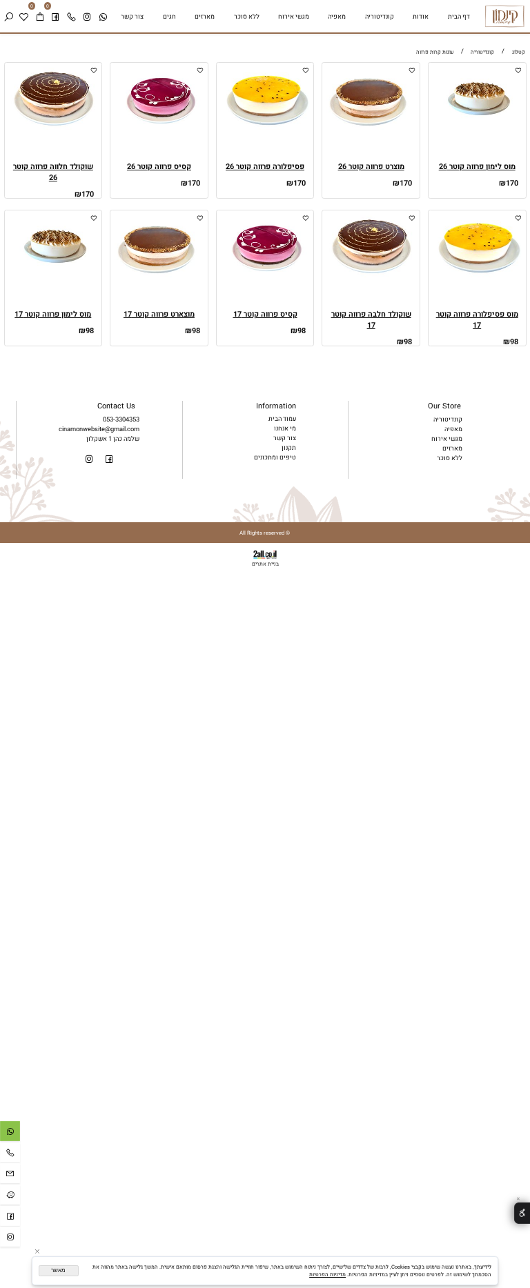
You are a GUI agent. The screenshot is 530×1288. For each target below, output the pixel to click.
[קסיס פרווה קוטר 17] (265, 279)
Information (276, 406)
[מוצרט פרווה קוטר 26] (371, 132)
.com (132, 429)
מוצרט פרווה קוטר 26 (371, 166)
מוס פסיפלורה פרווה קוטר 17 (477, 320)
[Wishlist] (23, 16)
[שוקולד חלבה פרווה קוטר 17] (371, 279)
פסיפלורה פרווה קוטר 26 (265, 166)
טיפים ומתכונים (275, 457)
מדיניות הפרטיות (327, 1274)
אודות (421, 16)
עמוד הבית (282, 419)
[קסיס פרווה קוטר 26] (159, 132)
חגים (169, 16)
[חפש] (8, 16)
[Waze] (10, 1197)
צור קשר (132, 16)
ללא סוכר (246, 16)
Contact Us (116, 406)
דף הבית (459, 16)
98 (514, 342)
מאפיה (337, 16)
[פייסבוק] (55, 16)
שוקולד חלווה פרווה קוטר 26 (53, 172)
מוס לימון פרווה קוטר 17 (52, 314)
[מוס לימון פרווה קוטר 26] (477, 132)
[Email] (10, 1175)
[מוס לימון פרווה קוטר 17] (53, 279)
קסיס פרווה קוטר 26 (159, 166)
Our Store (444, 406)
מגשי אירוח (293, 16)
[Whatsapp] (103, 16)
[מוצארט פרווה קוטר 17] (159, 279)
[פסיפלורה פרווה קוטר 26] (265, 132)
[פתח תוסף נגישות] (522, 1213)
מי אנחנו (285, 428)
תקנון (289, 448)
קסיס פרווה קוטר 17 (265, 314)
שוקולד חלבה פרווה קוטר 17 (371, 320)
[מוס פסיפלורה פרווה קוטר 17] (477, 279)
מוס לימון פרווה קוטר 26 (477, 166)
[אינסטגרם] (87, 16)
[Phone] (71, 16)
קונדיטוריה (379, 16)
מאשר (58, 1270)
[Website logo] (505, 16)
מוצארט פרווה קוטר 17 (159, 314)
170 (512, 183)
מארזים (205, 16)
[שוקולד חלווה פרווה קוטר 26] (53, 132)
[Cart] (39, 16)
